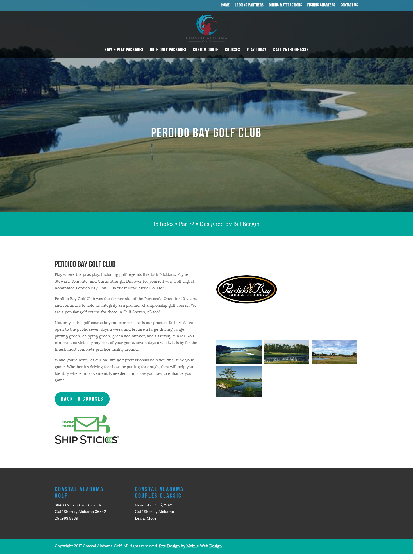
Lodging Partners (249, 5)
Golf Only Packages (168, 50)
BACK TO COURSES (82, 399)
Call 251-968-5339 (291, 50)
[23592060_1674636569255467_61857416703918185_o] (286, 362)
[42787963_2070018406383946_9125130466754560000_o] (334, 362)
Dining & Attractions (285, 5)
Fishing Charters (321, 5)
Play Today (257, 50)
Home (225, 5)
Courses (232, 50)
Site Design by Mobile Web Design (190, 546)
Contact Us (349, 5)
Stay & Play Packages (124, 50)
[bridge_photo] (239, 395)
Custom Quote (205, 50)
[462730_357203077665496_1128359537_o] (239, 362)
